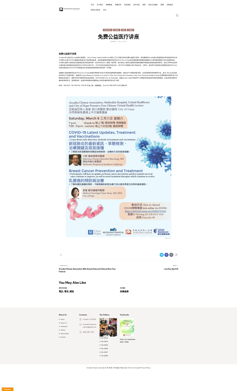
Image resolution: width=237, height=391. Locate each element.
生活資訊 (130, 30)
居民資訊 (117, 30)
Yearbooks (64, 326)
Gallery (63, 330)
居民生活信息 (107, 30)
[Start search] (177, 15)
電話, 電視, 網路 (66, 291)
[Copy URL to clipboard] (176, 255)
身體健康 (124, 291)
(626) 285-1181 (88, 332)
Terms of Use (132, 368)
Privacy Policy (146, 368)
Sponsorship (65, 334)
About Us (64, 323)
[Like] (61, 255)
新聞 (123, 30)
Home (63, 319)
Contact (63, 337)
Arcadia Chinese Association (96, 368)
